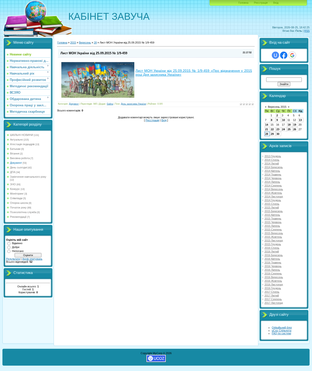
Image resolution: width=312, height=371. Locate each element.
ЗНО (13, 184)
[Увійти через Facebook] (283, 55)
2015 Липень (272, 225)
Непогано (18, 251)
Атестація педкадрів (22, 144)
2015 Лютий (271, 207)
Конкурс (15, 188)
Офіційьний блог (282, 327)
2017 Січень (271, 291)
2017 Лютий (271, 295)
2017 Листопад (273, 302)
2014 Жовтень (273, 192)
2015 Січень (271, 203)
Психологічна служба (23, 212)
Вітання (14, 153)
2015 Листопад (273, 240)
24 (283, 129)
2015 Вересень (273, 233)
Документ (16, 162)
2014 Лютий (271, 163)
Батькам (15, 148)
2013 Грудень (272, 156)
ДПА (12, 172)
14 (266, 124)
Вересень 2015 (277, 106)
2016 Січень (271, 247)
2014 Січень (271, 159)
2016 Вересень (273, 277)
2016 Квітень (272, 258)
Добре (16, 247)
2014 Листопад (273, 196)
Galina (110, 104)
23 (277, 129)
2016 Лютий (271, 251)
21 (266, 129)
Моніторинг (17, 193)
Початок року (18, 207)
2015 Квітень (272, 214)
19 (294, 124)
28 (95, 42)
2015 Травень (272, 218)
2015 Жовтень (273, 236)
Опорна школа (19, 202)
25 (289, 129)
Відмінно (17, 243)
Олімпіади (16, 198)
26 (294, 129)
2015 (73, 42)
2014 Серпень (273, 185)
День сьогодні (18, 167)
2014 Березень (273, 167)
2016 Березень (273, 255)
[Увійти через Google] (292, 55)
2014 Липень (272, 181)
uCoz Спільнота (281, 330)
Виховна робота (20, 158)
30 (277, 133)
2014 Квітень (272, 170)
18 (289, 124)
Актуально (16, 139)
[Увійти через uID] (275, 55)
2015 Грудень (272, 244)
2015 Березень (273, 211)
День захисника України (133, 104)
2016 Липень (272, 269)
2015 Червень (273, 222)
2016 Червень (273, 266)
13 (300, 120)
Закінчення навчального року (28, 176)
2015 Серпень (273, 229)
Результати (13, 258)
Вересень (85, 42)
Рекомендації (18, 216)
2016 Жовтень (273, 280)
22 (272, 129)
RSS (307, 30)
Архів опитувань (32, 258)
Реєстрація (261, 2)
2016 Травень (272, 262)
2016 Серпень (273, 273)
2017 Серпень (273, 299)
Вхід (275, 2)
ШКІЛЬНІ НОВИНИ (21, 134)
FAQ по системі (281, 333)
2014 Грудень (272, 200)
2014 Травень (272, 174)
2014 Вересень (273, 189)
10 (283, 120)
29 (272, 133)
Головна (243, 2)
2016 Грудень (272, 288)
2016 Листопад (273, 284)
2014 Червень (273, 178)
